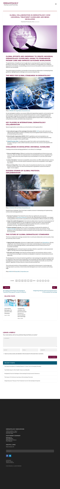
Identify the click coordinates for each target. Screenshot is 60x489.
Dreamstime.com (26, 110)
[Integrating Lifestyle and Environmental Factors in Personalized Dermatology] (23, 302)
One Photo (18, 207)
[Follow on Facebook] (7, 456)
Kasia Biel (17, 271)
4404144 (11, 271)
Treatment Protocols (26, 21)
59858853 (11, 110)
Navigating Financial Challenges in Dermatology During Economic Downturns (22, 373)
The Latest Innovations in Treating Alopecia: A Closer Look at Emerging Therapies (22, 366)
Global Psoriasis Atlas (12, 141)
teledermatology (11, 228)
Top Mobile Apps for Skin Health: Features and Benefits (17, 370)
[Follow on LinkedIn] (10, 456)
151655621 (12, 207)
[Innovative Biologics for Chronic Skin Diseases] (10, 302)
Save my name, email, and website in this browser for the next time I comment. (24, 353)
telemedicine (46, 242)
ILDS (37, 131)
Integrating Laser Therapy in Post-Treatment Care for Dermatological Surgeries (22, 380)
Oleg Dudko (18, 110)
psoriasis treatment (21, 217)
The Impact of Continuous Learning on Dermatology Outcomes (18, 377)
